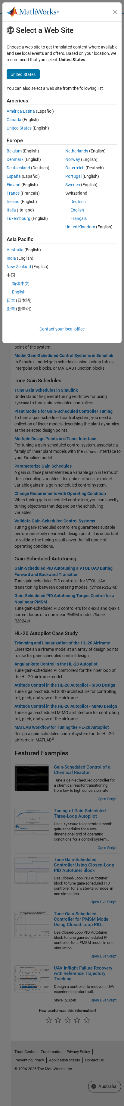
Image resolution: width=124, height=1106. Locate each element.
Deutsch (78, 201)
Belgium (14, 151)
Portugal (73, 176)
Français (78, 218)
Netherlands (76, 151)
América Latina (21, 111)
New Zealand (19, 266)
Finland (13, 184)
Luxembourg (18, 218)
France (13, 193)
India (11, 258)
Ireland (13, 201)
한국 (11, 308)
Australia (15, 249)
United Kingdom (80, 226)
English (77, 210)
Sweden (72, 184)
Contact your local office (62, 329)
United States (19, 128)
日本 (11, 300)
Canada (14, 119)
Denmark (15, 159)
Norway (72, 159)
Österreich (75, 167)
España (14, 176)
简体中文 (20, 283)
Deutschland (18, 167)
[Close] (115, 12)
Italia (11, 210)
